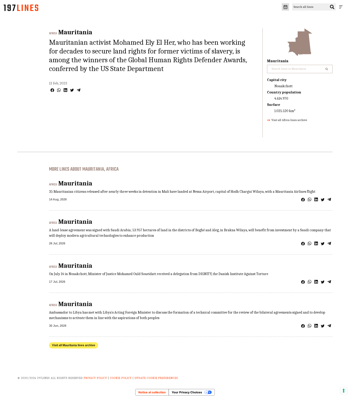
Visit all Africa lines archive (289, 120)
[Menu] (342, 7)
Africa (53, 33)
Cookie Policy (121, 378)
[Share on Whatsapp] (59, 90)
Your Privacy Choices (187, 392)
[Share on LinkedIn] (65, 90)
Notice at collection (152, 392)
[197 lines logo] (21, 9)
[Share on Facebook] (52, 90)
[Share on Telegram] (78, 90)
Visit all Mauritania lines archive (73, 345)
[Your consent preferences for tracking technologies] (343, 390)
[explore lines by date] (285, 7)
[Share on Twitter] (72, 90)
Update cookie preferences (156, 378)
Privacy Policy (95, 378)
